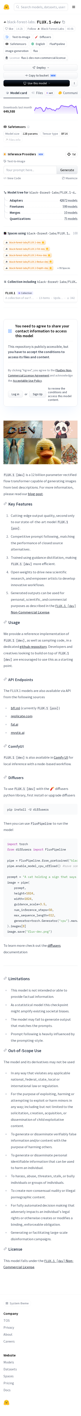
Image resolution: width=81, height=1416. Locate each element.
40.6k (70, 29)
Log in (15, 394)
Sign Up (38, 394)
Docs (7, 1390)
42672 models (69, 200)
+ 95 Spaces (63, 268)
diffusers (54, 945)
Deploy (41, 68)
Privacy (8, 1327)
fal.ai (14, 724)
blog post (35, 493)
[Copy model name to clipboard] (63, 21)
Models (8, 1362)
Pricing (8, 1383)
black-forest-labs (21, 21)
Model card (18, 93)
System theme (19, 1303)
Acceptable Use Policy (27, 381)
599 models (70, 206)
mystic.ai (17, 732)
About (8, 1334)
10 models (71, 213)
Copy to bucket (42, 75)
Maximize (72, 178)
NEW (41, 154)
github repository (33, 646)
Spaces (8, 1376)
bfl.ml (15, 708)
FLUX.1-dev (49, 21)
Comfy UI (61, 757)
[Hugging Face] (6, 1402)
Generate (67, 170)
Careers (9, 1341)
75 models (71, 219)
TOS (6, 1320)
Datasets (10, 1369)
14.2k (19, 29)
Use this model (37, 83)
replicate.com (21, 716)
